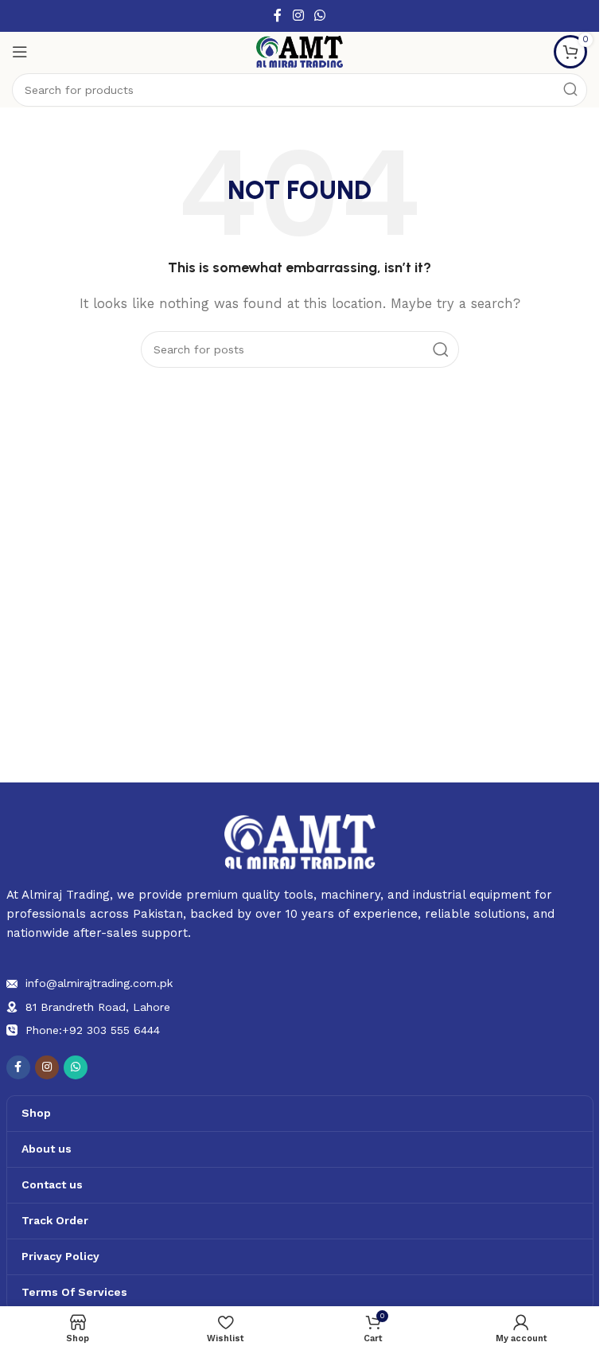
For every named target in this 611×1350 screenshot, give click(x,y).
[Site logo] (300, 51)
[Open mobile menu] (20, 52)
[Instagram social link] (298, 15)
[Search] (570, 90)
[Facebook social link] (277, 15)
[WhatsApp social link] (320, 15)
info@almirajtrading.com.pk (99, 983)
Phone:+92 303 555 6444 (92, 1030)
